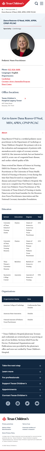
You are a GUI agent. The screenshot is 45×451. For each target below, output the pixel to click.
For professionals (10, 378)
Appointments (9, 389)
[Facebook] (8, 403)
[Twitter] (27, 403)
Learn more (7, 372)
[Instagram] (17, 403)
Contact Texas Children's (14, 395)
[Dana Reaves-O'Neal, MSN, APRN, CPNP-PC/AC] (15, 3)
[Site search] (36, 3)
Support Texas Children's (14, 383)
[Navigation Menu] (41, 3)
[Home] (2, 9)
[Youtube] (37, 403)
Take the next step (11, 366)
